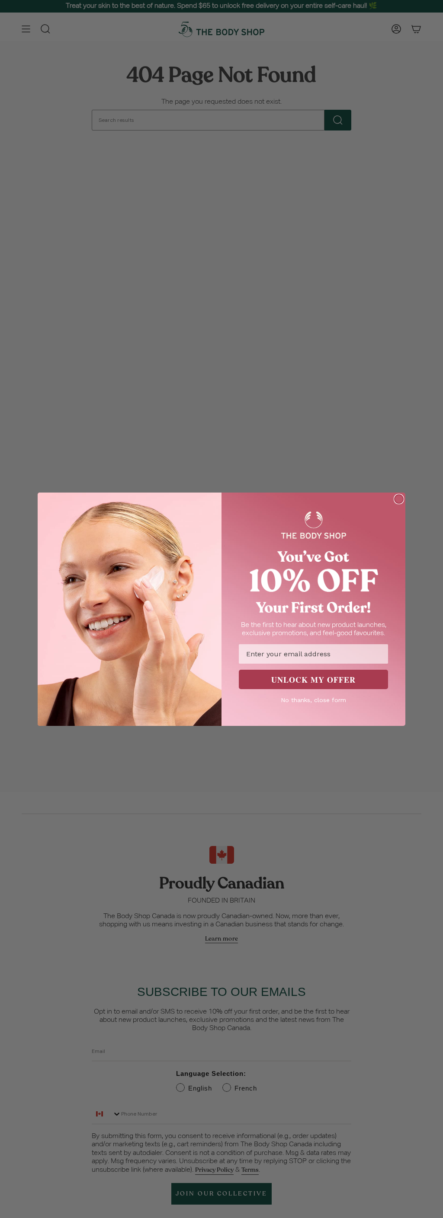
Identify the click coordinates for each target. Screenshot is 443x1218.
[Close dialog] (399, 499)
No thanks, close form (313, 699)
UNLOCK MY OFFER (313, 679)
